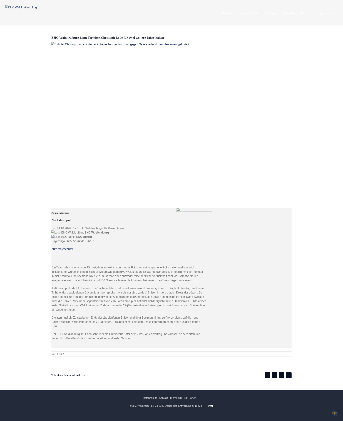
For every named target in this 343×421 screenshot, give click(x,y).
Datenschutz (150, 397)
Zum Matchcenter (62, 249)
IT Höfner (208, 405)
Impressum (176, 397)
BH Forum (190, 397)
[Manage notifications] (334, 413)
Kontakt (163, 397)
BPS (197, 405)
